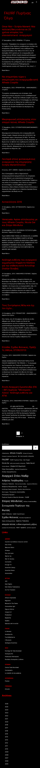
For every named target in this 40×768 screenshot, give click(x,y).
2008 (6, 755)
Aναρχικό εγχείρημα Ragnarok (9, 456)
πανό (18, 527)
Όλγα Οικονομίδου (8, 469)
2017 (6, 728)
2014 (6, 737)
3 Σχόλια (5, 89)
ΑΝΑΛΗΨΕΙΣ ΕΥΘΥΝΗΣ (23, 273)
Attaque (7, 550)
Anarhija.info (9, 634)
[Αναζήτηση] (35, 448)
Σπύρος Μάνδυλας (12, 501)
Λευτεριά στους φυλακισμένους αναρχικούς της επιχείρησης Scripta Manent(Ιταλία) (18, 162)
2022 (6, 716)
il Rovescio (8, 640)
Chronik (7, 689)
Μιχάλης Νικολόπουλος (24, 489)
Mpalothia (8, 618)
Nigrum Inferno (9, 609)
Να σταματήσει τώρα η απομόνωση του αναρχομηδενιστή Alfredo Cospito (20, 79)
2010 (6, 749)
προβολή (23, 527)
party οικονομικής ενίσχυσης (17, 463)
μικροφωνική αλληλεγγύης (8, 527)
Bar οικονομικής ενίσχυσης (26, 456)
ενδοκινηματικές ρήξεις (26, 524)
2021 (6, 719)
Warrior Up (8, 556)
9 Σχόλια (5, 129)
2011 (6, 746)
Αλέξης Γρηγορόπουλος (9, 472)
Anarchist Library (10, 567)
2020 (6, 722)
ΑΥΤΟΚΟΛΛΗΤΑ (21, 207)
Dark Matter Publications (12, 587)
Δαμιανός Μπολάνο (32, 484)
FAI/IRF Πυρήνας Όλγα (16, 460)
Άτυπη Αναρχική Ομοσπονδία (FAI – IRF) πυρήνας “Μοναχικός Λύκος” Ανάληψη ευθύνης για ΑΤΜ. (19, 391)
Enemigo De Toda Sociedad (13, 651)
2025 (6, 707)
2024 (6, 710)
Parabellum (8, 615)
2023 (6, 712)
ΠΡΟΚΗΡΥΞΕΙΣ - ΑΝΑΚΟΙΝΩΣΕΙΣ (26, 87)
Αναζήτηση (5, 444)
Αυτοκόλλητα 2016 (12, 202)
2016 (6, 731)
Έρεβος (7, 620)
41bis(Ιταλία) (5, 453)
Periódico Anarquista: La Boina (14, 659)
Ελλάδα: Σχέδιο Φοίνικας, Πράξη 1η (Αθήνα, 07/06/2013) (19, 349)
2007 (6, 758)
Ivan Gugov (26, 460)
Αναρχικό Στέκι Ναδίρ (15, 475)
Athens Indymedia (10, 598)
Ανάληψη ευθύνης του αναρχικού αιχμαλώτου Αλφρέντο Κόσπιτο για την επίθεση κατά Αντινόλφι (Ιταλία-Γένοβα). (19, 264)
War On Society (9, 559)
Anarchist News (10, 570)
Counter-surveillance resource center (16, 542)
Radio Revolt (30, 463)
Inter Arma (8, 544)
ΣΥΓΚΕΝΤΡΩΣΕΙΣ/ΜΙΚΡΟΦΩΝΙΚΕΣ (26, 127)
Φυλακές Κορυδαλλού (25, 517)
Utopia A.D (8, 612)
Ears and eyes (9, 553)
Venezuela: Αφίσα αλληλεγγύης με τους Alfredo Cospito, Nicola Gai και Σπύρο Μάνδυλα (19, 222)
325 (6, 581)
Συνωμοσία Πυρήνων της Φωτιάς (16, 508)
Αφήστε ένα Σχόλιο (25, 170)
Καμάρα (25, 486)
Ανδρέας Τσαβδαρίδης (12, 480)
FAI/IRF (5, 459)
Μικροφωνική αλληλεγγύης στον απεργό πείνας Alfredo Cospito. (19, 121)
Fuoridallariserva (10, 637)
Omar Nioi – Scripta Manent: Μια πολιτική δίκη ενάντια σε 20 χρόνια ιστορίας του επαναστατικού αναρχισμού (18, 31)
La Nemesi (8, 631)
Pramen (7, 681)
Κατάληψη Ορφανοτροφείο (9, 489)
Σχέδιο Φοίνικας (10, 517)
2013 (6, 740)
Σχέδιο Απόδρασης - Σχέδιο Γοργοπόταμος (13, 514)
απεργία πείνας (8, 524)
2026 (6, 703)
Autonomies (8, 573)
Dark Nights (8, 584)
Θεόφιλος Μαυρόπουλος (9, 486)
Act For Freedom (10, 590)
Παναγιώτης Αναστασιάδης (17, 492)
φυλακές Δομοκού (31, 527)
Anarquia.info (9, 653)
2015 (6, 734)
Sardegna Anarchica (11, 643)
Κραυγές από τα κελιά (11, 623)
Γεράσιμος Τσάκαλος (8, 484)
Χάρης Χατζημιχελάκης (8, 521)
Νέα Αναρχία (5, 492)
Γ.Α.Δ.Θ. (26, 481)
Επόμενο (20, 436)
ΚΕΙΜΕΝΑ (19, 40)
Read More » (6, 70)
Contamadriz (9, 670)
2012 (6, 743)
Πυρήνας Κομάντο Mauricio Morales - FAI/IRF (15, 497)
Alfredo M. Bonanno (28, 453)
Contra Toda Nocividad (12, 667)
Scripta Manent (5, 466)
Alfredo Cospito (16, 453)
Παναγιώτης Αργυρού (8, 494)
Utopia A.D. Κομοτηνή (17, 466)
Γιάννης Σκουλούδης (20, 484)
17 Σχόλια (27, 40)
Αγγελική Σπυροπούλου (21, 469)
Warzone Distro (9, 547)
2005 (6, 764)
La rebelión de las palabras (13, 673)
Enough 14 (8, 564)
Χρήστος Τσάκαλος (22, 521)
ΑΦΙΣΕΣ (15, 170)
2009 (6, 752)
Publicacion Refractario (12, 656)
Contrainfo (8, 562)
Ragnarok (8, 600)
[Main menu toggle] (36, 2)
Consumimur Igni (10, 606)
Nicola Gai (5, 463)
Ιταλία (20, 486)
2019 (6, 725)
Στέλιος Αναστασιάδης (30, 501)
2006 (6, 761)
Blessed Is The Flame (11, 603)
